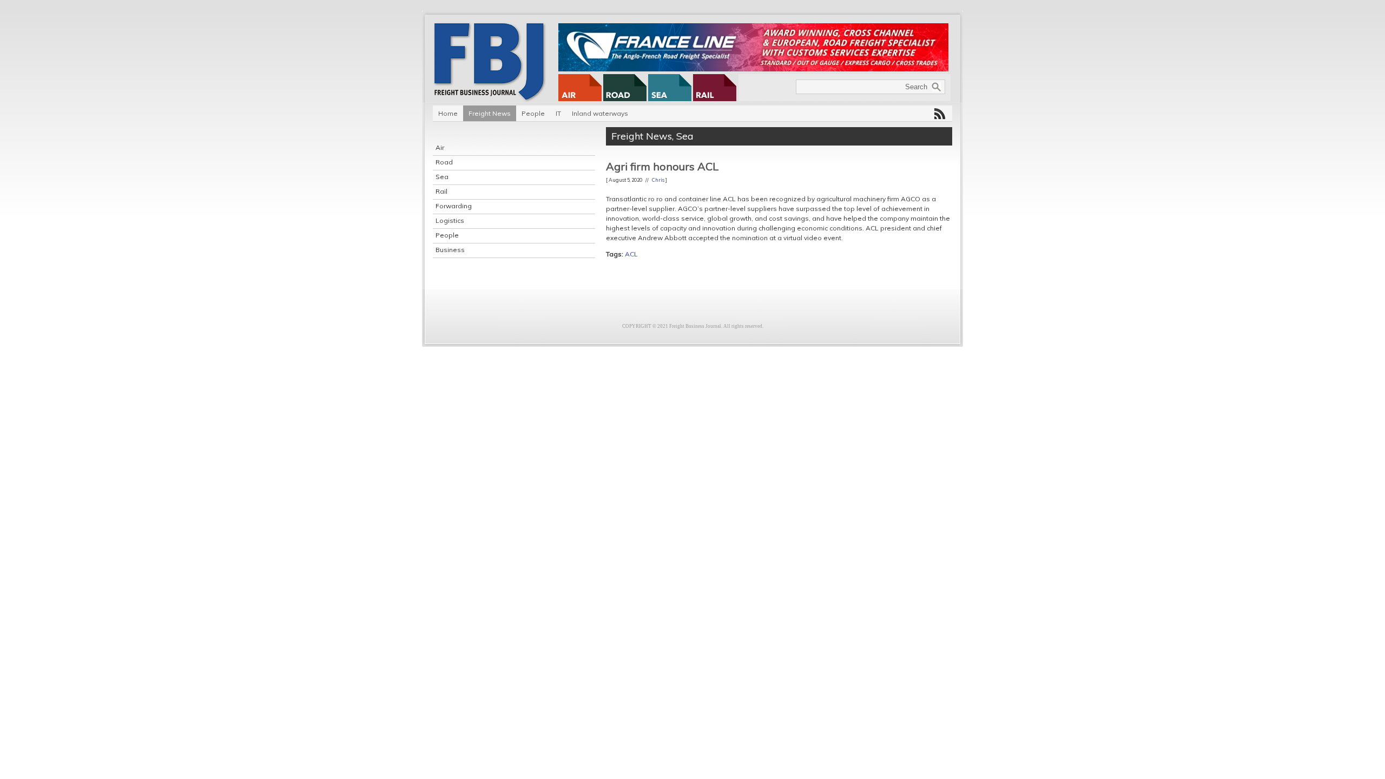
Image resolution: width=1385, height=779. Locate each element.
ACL (631, 254)
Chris (658, 180)
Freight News (490, 113)
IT (558, 113)
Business (450, 250)
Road (444, 162)
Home (448, 113)
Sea (442, 177)
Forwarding (454, 206)
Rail (441, 191)
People (533, 113)
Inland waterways (600, 113)
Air (440, 147)
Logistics (450, 220)
